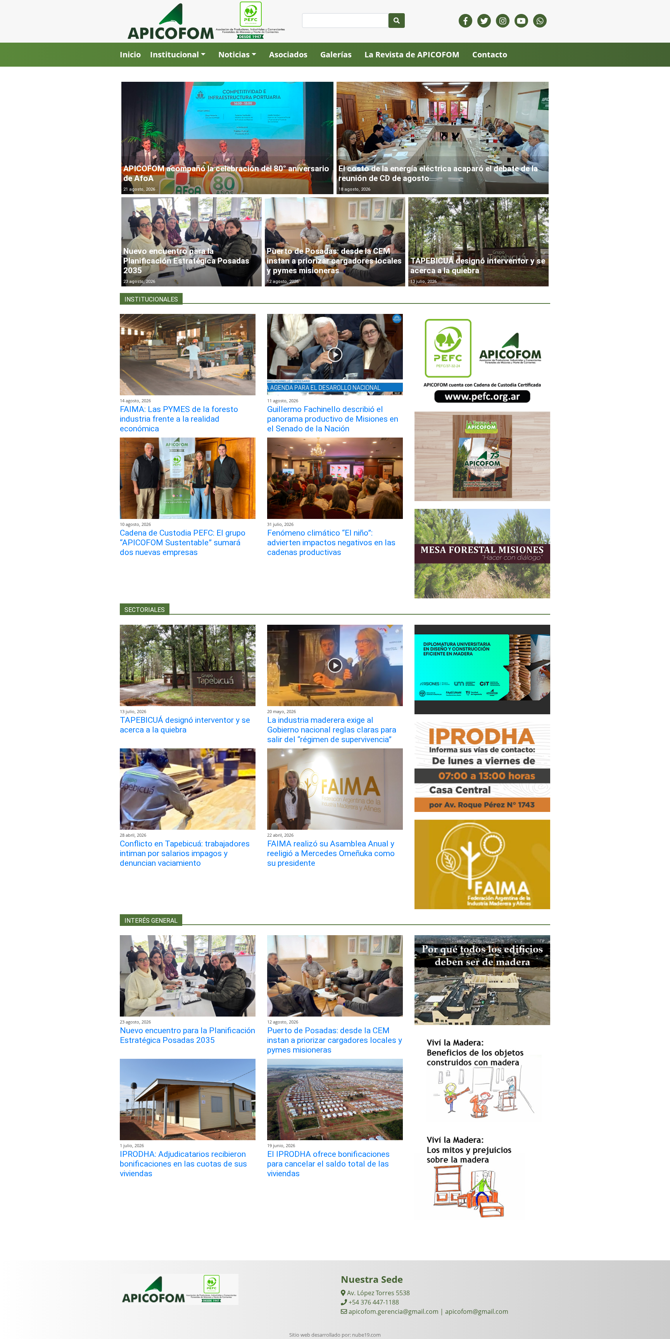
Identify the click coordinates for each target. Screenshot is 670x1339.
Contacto (489, 54)
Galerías (336, 54)
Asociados (288, 54)
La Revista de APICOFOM (411, 54)
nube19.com (366, 1334)
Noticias (234, 54)
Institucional (174, 54)
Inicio (130, 54)
